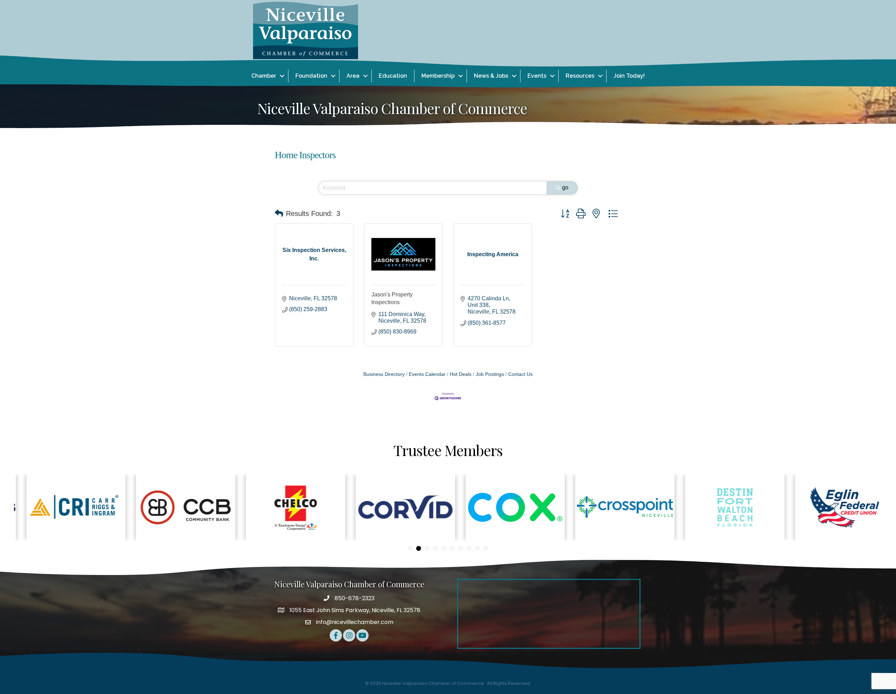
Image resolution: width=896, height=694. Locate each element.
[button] (279, 213)
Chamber (263, 75)
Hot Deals (460, 374)
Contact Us (520, 374)
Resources (580, 75)
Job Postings (490, 374)
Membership (438, 75)
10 (485, 548)
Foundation (311, 75)
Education (393, 75)
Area (352, 75)
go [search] (565, 187)
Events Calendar (427, 374)
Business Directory (384, 374)
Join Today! (629, 75)
